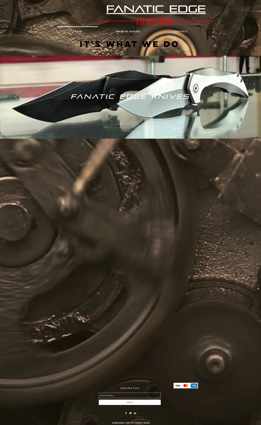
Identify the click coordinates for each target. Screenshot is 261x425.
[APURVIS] (131, 131)
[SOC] (129, 131)
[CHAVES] (126, 131)
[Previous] (17, 97)
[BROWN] (137, 131)
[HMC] (134, 131)
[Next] (244, 97)
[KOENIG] (123, 131)
